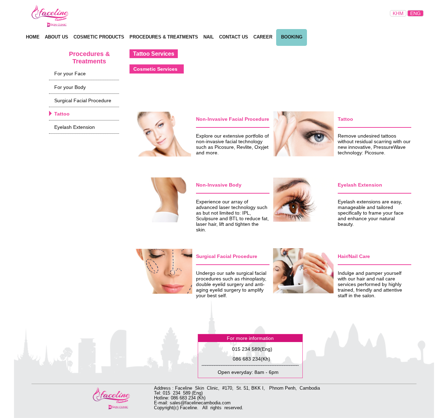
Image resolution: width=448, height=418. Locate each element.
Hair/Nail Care (354, 256)
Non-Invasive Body (218, 185)
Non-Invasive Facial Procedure (232, 119)
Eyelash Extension (360, 185)
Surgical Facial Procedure (226, 256)
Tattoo (345, 119)
